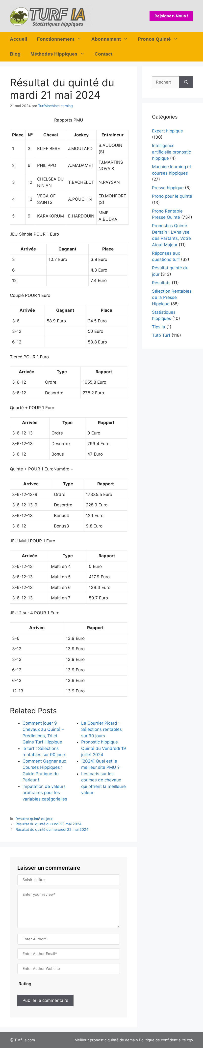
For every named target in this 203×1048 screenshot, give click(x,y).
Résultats (161, 282)
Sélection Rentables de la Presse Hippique (172, 297)
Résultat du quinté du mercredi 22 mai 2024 (52, 829)
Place (18, 134)
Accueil (18, 39)
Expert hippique (167, 130)
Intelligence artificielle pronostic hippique (171, 152)
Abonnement (106, 39)
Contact (103, 54)
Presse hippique (168, 187)
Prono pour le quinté (172, 196)
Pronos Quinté (154, 39)
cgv (190, 1040)
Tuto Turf (161, 335)
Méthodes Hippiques (53, 54)
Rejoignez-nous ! (171, 15)
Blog (15, 54)
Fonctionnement (55, 39)
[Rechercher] (186, 82)
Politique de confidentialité (162, 1040)
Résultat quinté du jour (34, 819)
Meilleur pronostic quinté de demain (106, 1040)
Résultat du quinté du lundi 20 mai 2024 (48, 824)
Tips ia (158, 326)
